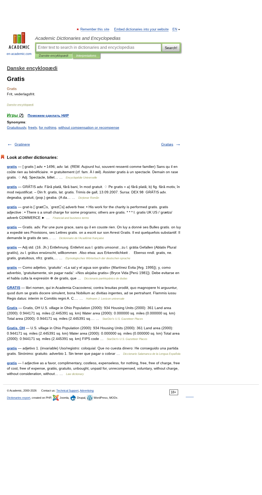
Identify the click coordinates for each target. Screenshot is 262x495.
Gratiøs (167, 144)
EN (174, 29)
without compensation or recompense (88, 127)
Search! (171, 48)
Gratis (12, 308)
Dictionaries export (18, 397)
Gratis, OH (16, 328)
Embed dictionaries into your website (141, 29)
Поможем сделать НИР (48, 115)
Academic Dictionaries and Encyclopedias (78, 38)
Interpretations (86, 55)
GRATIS (13, 288)
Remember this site (95, 29)
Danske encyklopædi (53, 55)
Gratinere (22, 144)
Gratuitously (16, 127)
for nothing (47, 127)
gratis (12, 166)
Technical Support (67, 390)
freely (32, 127)
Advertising (87, 390)
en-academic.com (19, 54)
